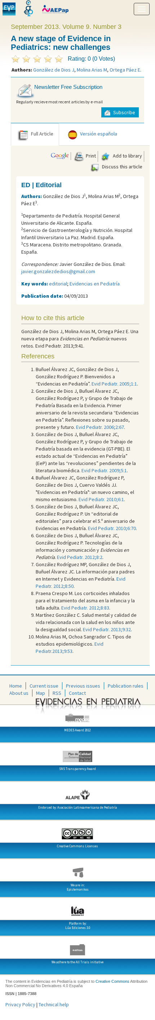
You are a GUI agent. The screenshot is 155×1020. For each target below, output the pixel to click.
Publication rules (125, 686)
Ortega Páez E (125, 69)
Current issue (44, 686)
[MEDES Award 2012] (77, 715)
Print (90, 155)
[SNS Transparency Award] (77, 754)
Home (15, 686)
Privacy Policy (20, 1004)
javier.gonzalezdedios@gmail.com (58, 271)
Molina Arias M (92, 69)
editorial (58, 283)
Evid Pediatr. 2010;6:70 (112, 528)
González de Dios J (53, 69)
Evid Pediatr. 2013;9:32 (107, 629)
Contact (77, 693)
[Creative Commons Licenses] (77, 831)
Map (40, 693)
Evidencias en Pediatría (95, 283)
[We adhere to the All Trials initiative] (77, 947)
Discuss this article (121, 166)
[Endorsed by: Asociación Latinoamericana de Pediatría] (77, 792)
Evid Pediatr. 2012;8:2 (79, 557)
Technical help (54, 1004)
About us (18, 693)
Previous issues (83, 686)
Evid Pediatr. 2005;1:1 (114, 383)
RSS (57, 693)
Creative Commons (112, 981)
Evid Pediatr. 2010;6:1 (101, 499)
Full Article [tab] (42, 133)
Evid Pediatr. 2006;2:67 (100, 427)
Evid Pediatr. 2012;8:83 (85, 607)
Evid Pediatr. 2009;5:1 (104, 470)
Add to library (127, 155)
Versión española (98, 133)
